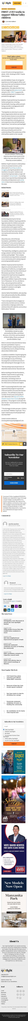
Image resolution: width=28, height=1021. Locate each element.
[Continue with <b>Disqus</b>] (12, 610)
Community (4, 998)
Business (3, 992)
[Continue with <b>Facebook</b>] (5, 606)
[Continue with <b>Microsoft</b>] (5, 610)
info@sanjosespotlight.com (8, 976)
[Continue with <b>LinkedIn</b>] (8, 610)
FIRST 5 (13, 92)
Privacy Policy (3, 1006)
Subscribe (17, 3)
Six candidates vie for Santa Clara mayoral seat (16, 711)
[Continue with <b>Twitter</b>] (12, 606)
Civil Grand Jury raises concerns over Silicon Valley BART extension (14, 677)
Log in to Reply (7, 576)
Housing (3, 994)
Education (4, 8)
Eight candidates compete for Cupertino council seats (13, 654)
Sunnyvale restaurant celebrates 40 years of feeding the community (14, 646)
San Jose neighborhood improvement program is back (13, 638)
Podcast (3, 1002)
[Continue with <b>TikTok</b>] (20, 606)
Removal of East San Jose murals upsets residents (15, 686)
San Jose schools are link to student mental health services (17, 194)
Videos (3, 1003)
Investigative (4, 1000)
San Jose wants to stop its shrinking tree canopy (15, 694)
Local (2, 990)
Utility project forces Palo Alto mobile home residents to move (13, 631)
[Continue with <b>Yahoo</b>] (16, 606)
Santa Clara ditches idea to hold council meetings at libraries (12, 662)
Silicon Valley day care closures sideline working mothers (17, 203)
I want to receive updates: (8, 478)
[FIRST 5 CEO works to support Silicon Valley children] (14, 36)
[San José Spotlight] (6, 3)
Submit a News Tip (6, 979)
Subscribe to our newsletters (9, 981)
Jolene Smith (18, 90)
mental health (13, 176)
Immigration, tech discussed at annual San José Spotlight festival (14, 622)
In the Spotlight (11, 8)
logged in (13, 601)
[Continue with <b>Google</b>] (8, 606)
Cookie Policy (9, 1006)
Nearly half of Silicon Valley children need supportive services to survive (17, 214)
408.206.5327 (4, 974)
